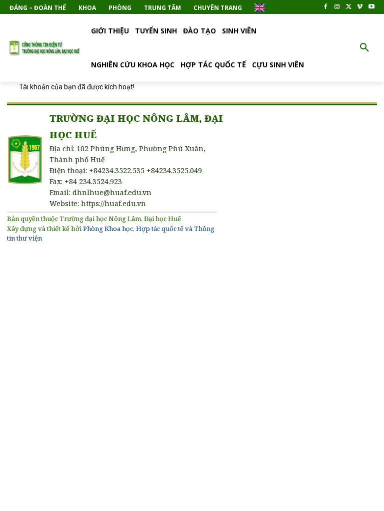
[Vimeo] (360, 7)
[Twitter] (348, 7)
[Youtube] (371, 7)
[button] (364, 48)
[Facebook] (326, 7)
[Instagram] (337, 7)
